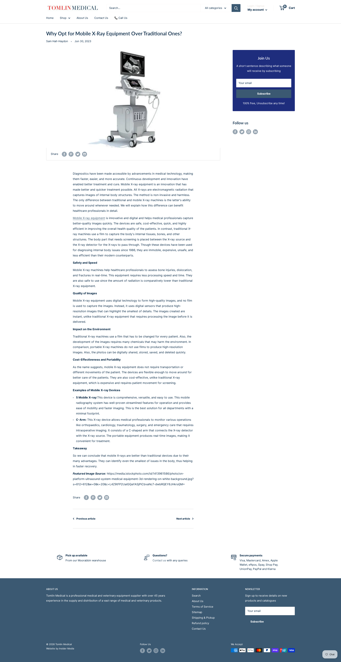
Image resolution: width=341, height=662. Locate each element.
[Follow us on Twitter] (241, 131)
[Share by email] (84, 154)
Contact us (159, 560)
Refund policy (200, 623)
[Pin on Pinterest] (71, 154)
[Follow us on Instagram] (248, 131)
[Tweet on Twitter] (77, 154)
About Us (82, 18)
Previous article (85, 518)
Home (50, 18)
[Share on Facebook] (64, 154)
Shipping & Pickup (203, 617)
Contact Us (101, 18)
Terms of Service (202, 606)
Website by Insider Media (60, 648)
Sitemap (197, 612)
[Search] (236, 8)
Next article (183, 518)
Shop (63, 18)
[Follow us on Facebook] (235, 131)
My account (256, 9)
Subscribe (263, 93)
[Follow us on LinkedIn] (255, 131)
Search (196, 595)
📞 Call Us (120, 18)
